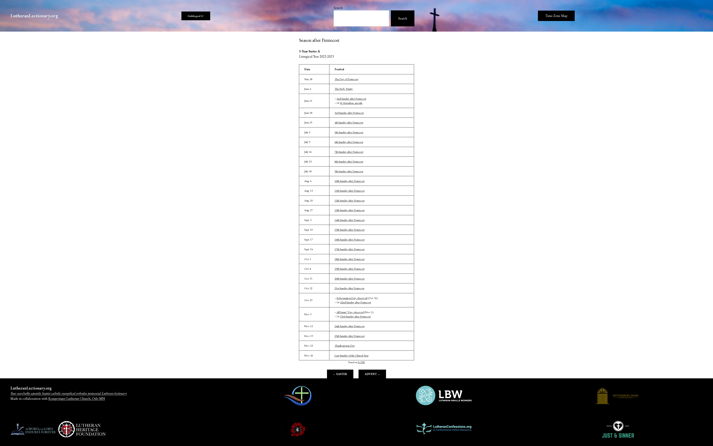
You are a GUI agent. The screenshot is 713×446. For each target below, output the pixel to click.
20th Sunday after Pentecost (349, 278)
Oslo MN (98, 398)
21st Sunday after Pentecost (349, 288)
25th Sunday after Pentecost (349, 336)
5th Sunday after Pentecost (349, 132)
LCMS (361, 362)
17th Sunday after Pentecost (349, 249)
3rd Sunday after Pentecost (349, 112)
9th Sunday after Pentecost (349, 171)
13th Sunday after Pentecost (349, 210)
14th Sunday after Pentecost (349, 220)
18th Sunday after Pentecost (349, 259)
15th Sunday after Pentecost (349, 229)
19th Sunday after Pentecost (349, 268)
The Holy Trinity (344, 89)
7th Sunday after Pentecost (349, 151)
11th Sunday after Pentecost (349, 190)
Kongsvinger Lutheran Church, (69, 398)
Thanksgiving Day (345, 345)
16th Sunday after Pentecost (349, 239)
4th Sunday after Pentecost (349, 122)
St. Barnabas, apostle (351, 103)
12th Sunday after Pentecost (349, 200)
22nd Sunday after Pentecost (355, 302)
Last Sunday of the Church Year (352, 355)
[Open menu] (700, 16)
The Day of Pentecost (346, 79)
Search (338, 8)
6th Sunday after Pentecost (349, 142)
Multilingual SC (196, 16)
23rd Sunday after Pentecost (355, 316)
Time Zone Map (556, 16)
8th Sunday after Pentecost (349, 161)
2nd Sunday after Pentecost (351, 98)
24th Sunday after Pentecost (349, 326)
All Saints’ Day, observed (350, 312)
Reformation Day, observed (352, 298)
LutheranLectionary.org (34, 15)
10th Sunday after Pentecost (349, 181)
